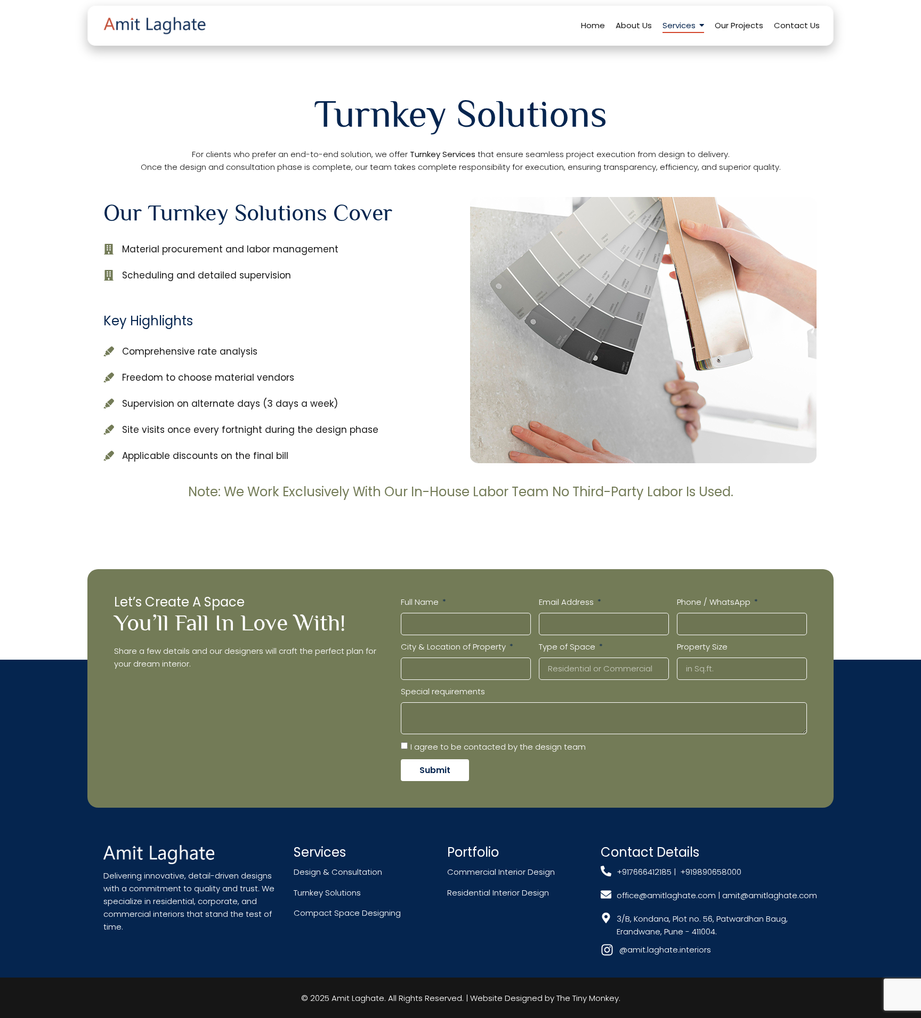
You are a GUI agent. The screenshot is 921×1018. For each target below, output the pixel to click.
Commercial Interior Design (502, 871)
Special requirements (443, 691)
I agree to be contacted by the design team (498, 746)
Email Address (567, 601)
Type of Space (568, 646)
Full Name (421, 601)
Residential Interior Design (498, 892)
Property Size (702, 646)
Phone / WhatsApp (715, 601)
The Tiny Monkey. (588, 998)
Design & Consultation (338, 871)
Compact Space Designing (347, 912)
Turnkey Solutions (327, 892)
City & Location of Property (454, 646)
